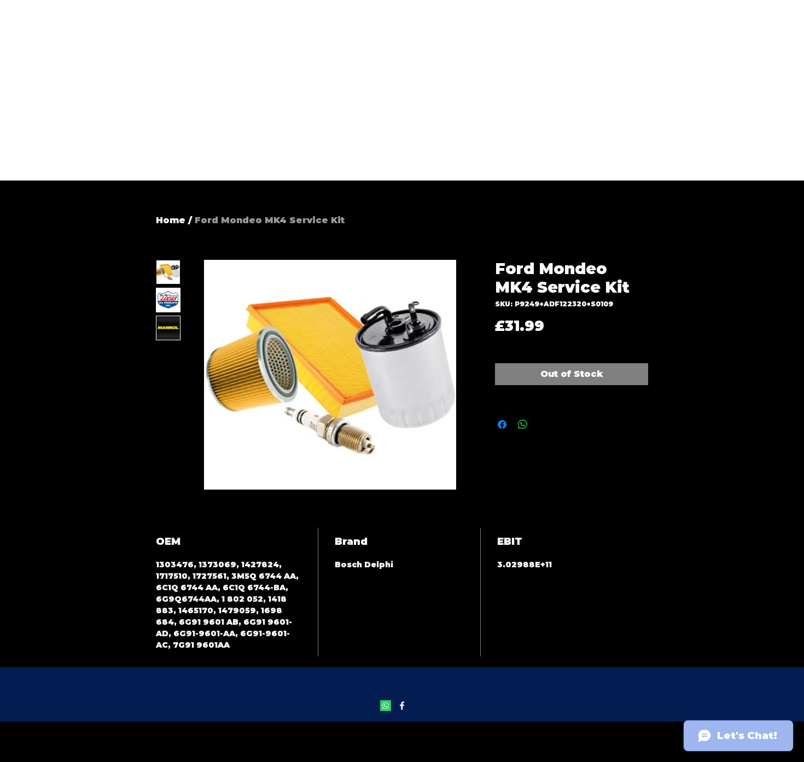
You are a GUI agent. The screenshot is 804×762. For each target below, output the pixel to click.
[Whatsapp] (385, 705)
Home (170, 220)
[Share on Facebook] (502, 424)
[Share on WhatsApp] (522, 424)
